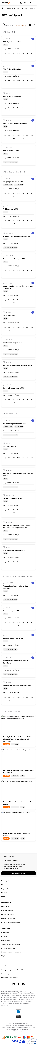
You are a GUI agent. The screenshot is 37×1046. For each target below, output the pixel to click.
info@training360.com (10, 860)
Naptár (34, 25)
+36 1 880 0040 (9, 856)
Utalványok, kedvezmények (9, 977)
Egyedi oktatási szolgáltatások (10, 922)
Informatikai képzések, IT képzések (16, 8)
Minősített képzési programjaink (11, 952)
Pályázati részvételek (7, 956)
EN (30, 2)
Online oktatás (5, 906)
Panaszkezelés (5, 940)
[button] (21, 2)
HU (25, 2)
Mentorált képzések (7, 910)
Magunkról (4, 889)
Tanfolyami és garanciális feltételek (12, 970)
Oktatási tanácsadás (7, 914)
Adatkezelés (5, 932)
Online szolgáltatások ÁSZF (9, 973)
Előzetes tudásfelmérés (8, 918)
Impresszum (5, 892)
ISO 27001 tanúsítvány (8, 948)
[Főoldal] (2, 8)
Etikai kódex (5, 936)
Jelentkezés (5, 966)
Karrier (3, 896)
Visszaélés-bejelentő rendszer (10, 944)
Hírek (2, 885)
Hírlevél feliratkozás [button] (18, 873)
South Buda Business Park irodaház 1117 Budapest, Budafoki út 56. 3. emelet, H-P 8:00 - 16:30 (14, 866)
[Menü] (34, 2)
